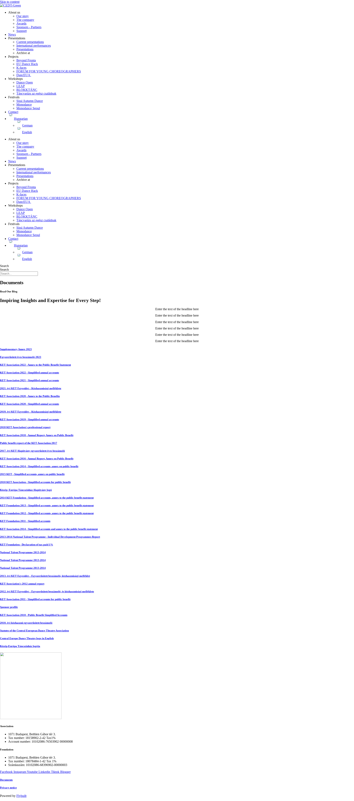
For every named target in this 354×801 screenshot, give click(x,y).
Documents (6, 779)
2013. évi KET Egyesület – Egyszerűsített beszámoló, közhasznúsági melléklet (45, 575)
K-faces (21, 67)
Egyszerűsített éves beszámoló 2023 (20, 357)
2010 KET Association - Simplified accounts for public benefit (35, 482)
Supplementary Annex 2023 (16, 349)
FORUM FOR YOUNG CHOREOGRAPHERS (48, 71)
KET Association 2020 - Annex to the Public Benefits (30, 396)
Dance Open (24, 82)
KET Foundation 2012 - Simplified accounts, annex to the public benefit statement (47, 513)
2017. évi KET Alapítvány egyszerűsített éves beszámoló (32, 450)
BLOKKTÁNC (26, 90)
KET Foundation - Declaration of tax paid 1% (26, 544)
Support (21, 31)
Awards (21, 23)
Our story (22, 16)
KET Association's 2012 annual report (22, 583)
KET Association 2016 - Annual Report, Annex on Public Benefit (36, 458)
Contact (13, 112)
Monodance (24, 104)
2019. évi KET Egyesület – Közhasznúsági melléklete (30, 411)
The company (25, 19)
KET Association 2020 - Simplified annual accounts (29, 403)
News (12, 34)
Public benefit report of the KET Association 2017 (28, 443)
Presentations (24, 49)
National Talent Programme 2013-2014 (23, 552)
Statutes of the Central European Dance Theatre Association (34, 630)
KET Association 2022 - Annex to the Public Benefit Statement (35, 364)
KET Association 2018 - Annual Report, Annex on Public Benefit (36, 435)
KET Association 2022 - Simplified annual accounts (29, 372)
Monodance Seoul (28, 108)
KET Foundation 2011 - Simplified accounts (25, 521)
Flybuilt (21, 796)
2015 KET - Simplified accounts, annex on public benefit (32, 474)
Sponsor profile (9, 607)
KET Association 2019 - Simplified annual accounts (29, 419)
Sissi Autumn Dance (29, 101)
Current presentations (30, 42)
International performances (33, 45)
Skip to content (9, 1)
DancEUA (23, 75)
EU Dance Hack (27, 64)
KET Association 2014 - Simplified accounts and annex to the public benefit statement (49, 529)
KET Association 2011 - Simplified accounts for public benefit (35, 599)
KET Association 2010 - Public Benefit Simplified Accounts (33, 615)
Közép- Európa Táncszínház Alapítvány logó (26, 489)
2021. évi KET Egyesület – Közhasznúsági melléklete (30, 388)
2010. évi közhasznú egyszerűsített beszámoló (26, 622)
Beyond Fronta (26, 60)
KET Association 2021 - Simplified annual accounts (29, 380)
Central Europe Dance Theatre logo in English (27, 638)
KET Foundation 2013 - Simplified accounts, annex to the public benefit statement (47, 505)
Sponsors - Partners (28, 27)
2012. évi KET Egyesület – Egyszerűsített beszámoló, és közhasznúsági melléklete (47, 591)
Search (4, 266)
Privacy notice (8, 787)
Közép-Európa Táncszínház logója (20, 646)
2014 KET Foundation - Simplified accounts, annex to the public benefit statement (47, 497)
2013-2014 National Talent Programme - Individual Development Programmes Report (50, 536)
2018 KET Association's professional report (25, 427)
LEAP (20, 86)
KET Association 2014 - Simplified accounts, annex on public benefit (39, 466)
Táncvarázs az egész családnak (36, 93)
